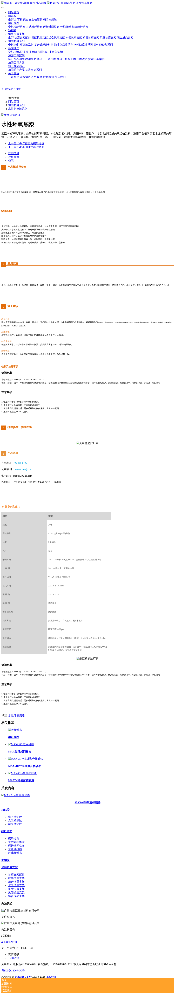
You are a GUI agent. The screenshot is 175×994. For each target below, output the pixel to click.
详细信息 (13, 153)
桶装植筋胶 (15, 824)
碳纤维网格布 (16, 845)
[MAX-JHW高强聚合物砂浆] (25, 758)
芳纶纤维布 (15, 849)
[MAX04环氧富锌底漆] (22, 773)
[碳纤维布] (15, 729)
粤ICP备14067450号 (13, 970)
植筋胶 (5, 809)
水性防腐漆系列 (17, 108)
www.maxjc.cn (23, 469)
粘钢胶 (5, 860)
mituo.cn (51, 976)
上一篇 (26, 143)
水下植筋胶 (15, 816)
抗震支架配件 (16, 874)
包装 (11, 160)
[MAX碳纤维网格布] (21, 744)
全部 (11, 19)
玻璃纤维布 (15, 852)
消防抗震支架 (9, 867)
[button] (7, 88)
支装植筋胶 (15, 820)
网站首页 (13, 12)
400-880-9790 (9, 942)
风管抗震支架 (16, 892)
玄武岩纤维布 (16, 842)
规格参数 (13, 156)
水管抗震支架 (16, 885)
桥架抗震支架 (16, 878)
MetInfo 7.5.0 (23, 976)
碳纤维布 (6, 831)
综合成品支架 (16, 896)
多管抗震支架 (16, 888)
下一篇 (26, 147)
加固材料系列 (16, 105)
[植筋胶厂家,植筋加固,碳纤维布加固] (87, 3)
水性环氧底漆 (16, 715)
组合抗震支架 (16, 881)
